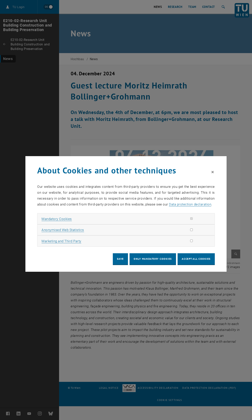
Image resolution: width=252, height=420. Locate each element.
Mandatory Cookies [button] (57, 219)
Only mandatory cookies (153, 259)
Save (120, 259)
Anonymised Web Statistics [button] (63, 230)
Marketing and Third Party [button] (61, 241)
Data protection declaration (190, 204)
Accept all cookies (196, 259)
